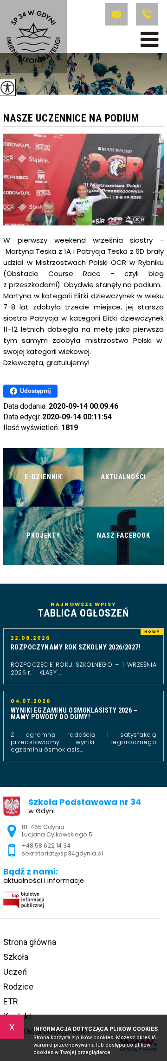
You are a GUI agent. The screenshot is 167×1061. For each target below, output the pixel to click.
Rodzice (18, 986)
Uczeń (15, 972)
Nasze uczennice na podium (71, 118)
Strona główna (29, 942)
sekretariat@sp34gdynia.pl (118, 14)
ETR (10, 1001)
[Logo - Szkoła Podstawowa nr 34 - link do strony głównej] (33, 36)
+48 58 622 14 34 (146, 14)
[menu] (150, 39)
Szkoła (15, 957)
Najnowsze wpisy (83, 610)
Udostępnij (35, 390)
